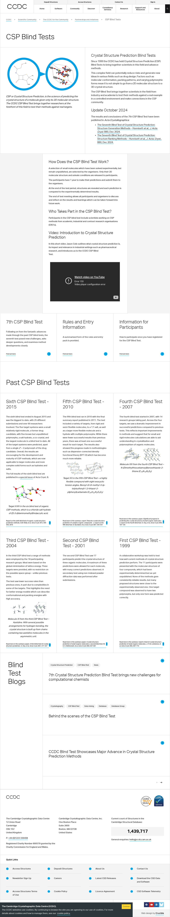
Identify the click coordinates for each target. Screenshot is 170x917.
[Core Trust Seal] (146, 801)
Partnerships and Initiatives (86, 20)
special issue (26, 477)
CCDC (8, 20)
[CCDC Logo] (17, 6)
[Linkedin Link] (156, 904)
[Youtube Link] (151, 904)
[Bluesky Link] (161, 904)
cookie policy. (63, 913)
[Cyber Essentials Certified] (159, 800)
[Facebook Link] (146, 904)
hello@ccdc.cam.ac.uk (140, 839)
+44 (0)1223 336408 (18, 838)
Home (42, 9)
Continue (126, 906)
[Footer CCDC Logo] (13, 797)
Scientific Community (27, 20)
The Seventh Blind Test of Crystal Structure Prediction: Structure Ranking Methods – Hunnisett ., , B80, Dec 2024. (129, 139)
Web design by (152, 913)
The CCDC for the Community (55, 20)
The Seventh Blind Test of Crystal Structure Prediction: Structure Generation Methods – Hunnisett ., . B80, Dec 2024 (127, 128)
